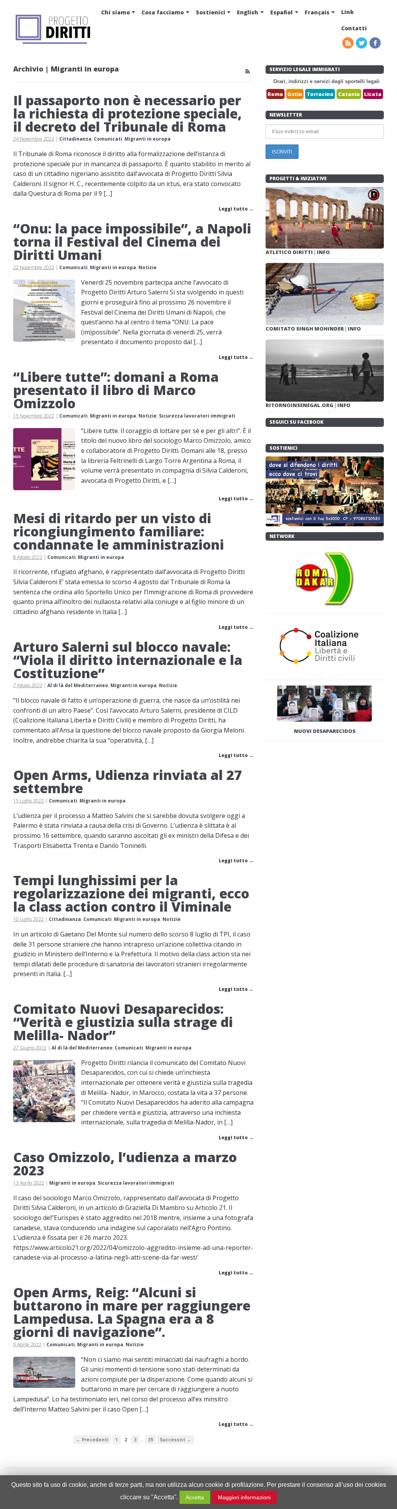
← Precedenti (92, 1439)
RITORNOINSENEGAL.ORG (300, 405)
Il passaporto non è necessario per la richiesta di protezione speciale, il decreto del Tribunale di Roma (127, 113)
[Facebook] (375, 43)
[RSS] (348, 43)
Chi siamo (115, 12)
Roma (275, 94)
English (247, 12)
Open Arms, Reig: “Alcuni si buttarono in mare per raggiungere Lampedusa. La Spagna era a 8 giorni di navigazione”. (131, 1312)
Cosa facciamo (163, 12)
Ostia (294, 94)
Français (317, 12)
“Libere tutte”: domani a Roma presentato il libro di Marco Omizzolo (116, 390)
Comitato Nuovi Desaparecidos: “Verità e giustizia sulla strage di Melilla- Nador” (123, 1022)
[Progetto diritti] (54, 43)
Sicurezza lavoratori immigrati (197, 415)
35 (150, 1439)
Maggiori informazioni (244, 1497)
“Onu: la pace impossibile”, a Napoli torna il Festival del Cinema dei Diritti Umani (132, 241)
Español (281, 12)
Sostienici (210, 12)
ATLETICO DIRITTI (290, 252)
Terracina (320, 94)
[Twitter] (362, 43)
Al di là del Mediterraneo (77, 685)
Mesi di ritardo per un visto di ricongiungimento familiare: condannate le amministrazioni (118, 531)
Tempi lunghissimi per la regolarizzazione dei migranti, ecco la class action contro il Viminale (131, 893)
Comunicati (108, 139)
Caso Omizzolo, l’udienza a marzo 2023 (125, 1163)
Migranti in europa (147, 139)
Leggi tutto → (236, 208)
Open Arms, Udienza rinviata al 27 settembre (127, 781)
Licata (372, 94)
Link (347, 12)
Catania (349, 94)
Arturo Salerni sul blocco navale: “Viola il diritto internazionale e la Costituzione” (127, 660)
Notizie (147, 267)
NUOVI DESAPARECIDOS (325, 731)
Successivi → (175, 1439)
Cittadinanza (75, 139)
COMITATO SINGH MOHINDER (305, 328)
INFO (323, 252)
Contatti (354, 28)
